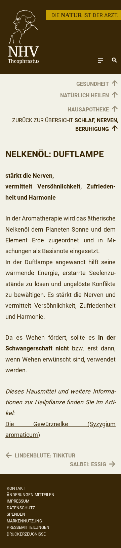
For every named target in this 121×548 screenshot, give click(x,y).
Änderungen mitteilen (30, 494)
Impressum (18, 501)
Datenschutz (21, 508)
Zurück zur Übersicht (65, 125)
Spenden (16, 514)
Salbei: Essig (88, 464)
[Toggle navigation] (100, 60)
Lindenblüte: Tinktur (45, 455)
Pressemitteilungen (28, 527)
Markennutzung (24, 521)
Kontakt (16, 488)
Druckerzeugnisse (26, 534)
